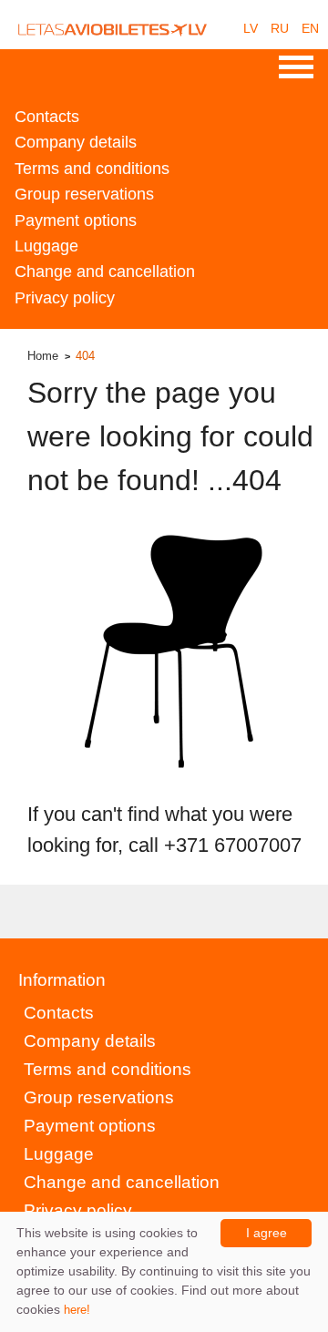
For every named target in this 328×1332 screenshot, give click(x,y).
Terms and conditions (92, 168)
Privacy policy (65, 298)
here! (77, 1310)
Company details (76, 142)
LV (250, 28)
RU (280, 28)
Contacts (47, 117)
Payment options (76, 220)
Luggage (46, 246)
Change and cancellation (105, 271)
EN (310, 28)
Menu (296, 67)
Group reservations (84, 194)
